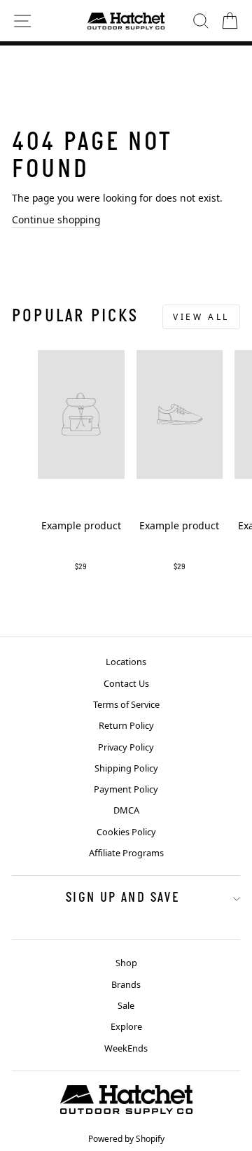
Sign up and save (122, 898)
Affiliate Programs (126, 852)
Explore (126, 1026)
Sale (126, 1005)
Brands (126, 984)
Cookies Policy (126, 831)
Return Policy (126, 725)
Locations (126, 661)
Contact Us (126, 683)
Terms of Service (126, 704)
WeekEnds (126, 1048)
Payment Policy (126, 789)
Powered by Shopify (126, 1139)
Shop (126, 962)
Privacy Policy (126, 747)
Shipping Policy (126, 768)
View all (201, 317)
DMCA (126, 810)
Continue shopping (56, 219)
